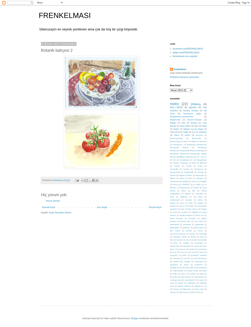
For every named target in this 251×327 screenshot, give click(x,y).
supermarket (178, 271)
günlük (189, 231)
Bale (194, 163)
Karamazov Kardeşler (179, 181)
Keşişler (203, 181)
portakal (176, 258)
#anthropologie (176, 138)
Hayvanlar (200, 175)
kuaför (194, 240)
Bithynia (203, 163)
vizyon (180, 283)
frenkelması (180, 69)
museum (181, 249)
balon (204, 126)
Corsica (186, 169)
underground (175, 280)
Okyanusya (185, 188)
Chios (200, 166)
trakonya (203, 274)
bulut (175, 212)
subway (173, 268)
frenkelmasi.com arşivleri (185, 56)
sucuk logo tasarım (188, 268)
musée (192, 249)
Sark (196, 126)
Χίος (198, 292)
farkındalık (174, 224)
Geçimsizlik (188, 172)
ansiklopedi (175, 200)
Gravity (201, 172)
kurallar (204, 240)
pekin (184, 255)
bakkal (172, 203)
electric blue (185, 221)
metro (174, 104)
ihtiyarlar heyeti (180, 237)
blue (182, 209)
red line (187, 258)
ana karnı (198, 197)
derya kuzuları (176, 218)
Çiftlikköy (196, 104)
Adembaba (184, 160)
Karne (194, 181)
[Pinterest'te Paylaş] (97, 180)
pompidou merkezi (199, 255)
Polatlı (196, 188)
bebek (176, 129)
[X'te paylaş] (90, 180)
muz (174, 252)
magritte (186, 243)
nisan (201, 252)
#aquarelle (196, 138)
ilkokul (193, 237)
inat (201, 237)
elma (172, 132)
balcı (182, 203)
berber (191, 206)
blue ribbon (193, 209)
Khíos (175, 184)
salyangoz (199, 261)
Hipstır (172, 178)
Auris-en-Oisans (194, 120)
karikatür (203, 132)
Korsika (193, 123)
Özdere (176, 289)
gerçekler (187, 224)
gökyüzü (186, 228)
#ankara (199, 135)
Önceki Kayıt (155, 207)
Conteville (174, 169)
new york (192, 252)
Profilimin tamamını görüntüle (184, 77)
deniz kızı (200, 215)
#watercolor (175, 120)
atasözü (193, 107)
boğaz (204, 209)
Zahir (172, 197)
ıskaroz (173, 292)
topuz (183, 274)
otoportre (174, 255)
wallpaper (191, 283)
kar (193, 132)
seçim (186, 265)
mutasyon (202, 249)
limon (175, 243)
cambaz (184, 212)
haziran (192, 234)
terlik (175, 274)
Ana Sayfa (102, 207)
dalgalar (195, 212)
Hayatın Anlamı (185, 175)
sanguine (174, 265)
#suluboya (177, 145)
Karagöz (199, 178)
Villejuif (188, 194)
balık (191, 203)
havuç (200, 231)
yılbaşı (197, 286)
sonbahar (199, 265)
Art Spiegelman (200, 160)
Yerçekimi (199, 194)
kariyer (179, 240)
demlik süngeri (186, 215)
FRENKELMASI (65, 15)
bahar (200, 200)
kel (187, 240)
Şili (192, 292)
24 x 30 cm (202, 157)
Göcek (172, 175)
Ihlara (182, 178)
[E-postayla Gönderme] (77, 180)
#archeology (175, 141)
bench (182, 206)
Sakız (183, 191)
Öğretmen (187, 289)
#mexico (203, 141)
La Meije (197, 184)
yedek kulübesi (184, 286)
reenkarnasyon (200, 258)
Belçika (173, 123)
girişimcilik (199, 224)
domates (192, 218)
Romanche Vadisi (192, 114)
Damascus (198, 169)
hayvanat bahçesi (177, 234)
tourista (192, 274)
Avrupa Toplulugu (180, 163)
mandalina (198, 243)
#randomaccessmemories (181, 116)
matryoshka (175, 246)
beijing (172, 206)
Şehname (183, 292)
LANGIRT (186, 184)
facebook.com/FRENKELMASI (188, 48)
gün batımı (175, 231)
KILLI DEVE (176, 107)
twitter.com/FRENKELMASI (186, 52)
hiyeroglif (203, 234)
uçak (172, 283)
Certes (189, 166)
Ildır (190, 178)
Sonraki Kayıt (48, 207)
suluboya (203, 268)
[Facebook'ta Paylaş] (93, 180)
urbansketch (190, 280)
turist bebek (186, 277)
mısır (182, 252)
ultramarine (199, 277)
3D (174, 160)
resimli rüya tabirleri (181, 261)
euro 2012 (199, 221)
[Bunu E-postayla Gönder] (83, 180)
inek (171, 240)
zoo (205, 286)
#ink (186, 141)
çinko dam (199, 289)
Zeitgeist (183, 197)
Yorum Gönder (53, 201)
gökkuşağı (174, 228)
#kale (193, 141)
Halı (183, 123)
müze (176, 135)
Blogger (135, 318)
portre (187, 135)
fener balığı (183, 132)
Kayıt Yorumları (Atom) (60, 212)
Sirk (193, 191)
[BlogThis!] (86, 180)
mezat (196, 246)
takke (204, 271)
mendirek (187, 246)
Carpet (177, 166)
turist (175, 277)
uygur (201, 280)
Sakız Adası (185, 126)
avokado (188, 200)
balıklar (200, 203)
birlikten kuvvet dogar (193, 129)
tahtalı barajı (192, 271)
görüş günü (199, 228)
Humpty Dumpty (190, 110)
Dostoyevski (175, 172)
